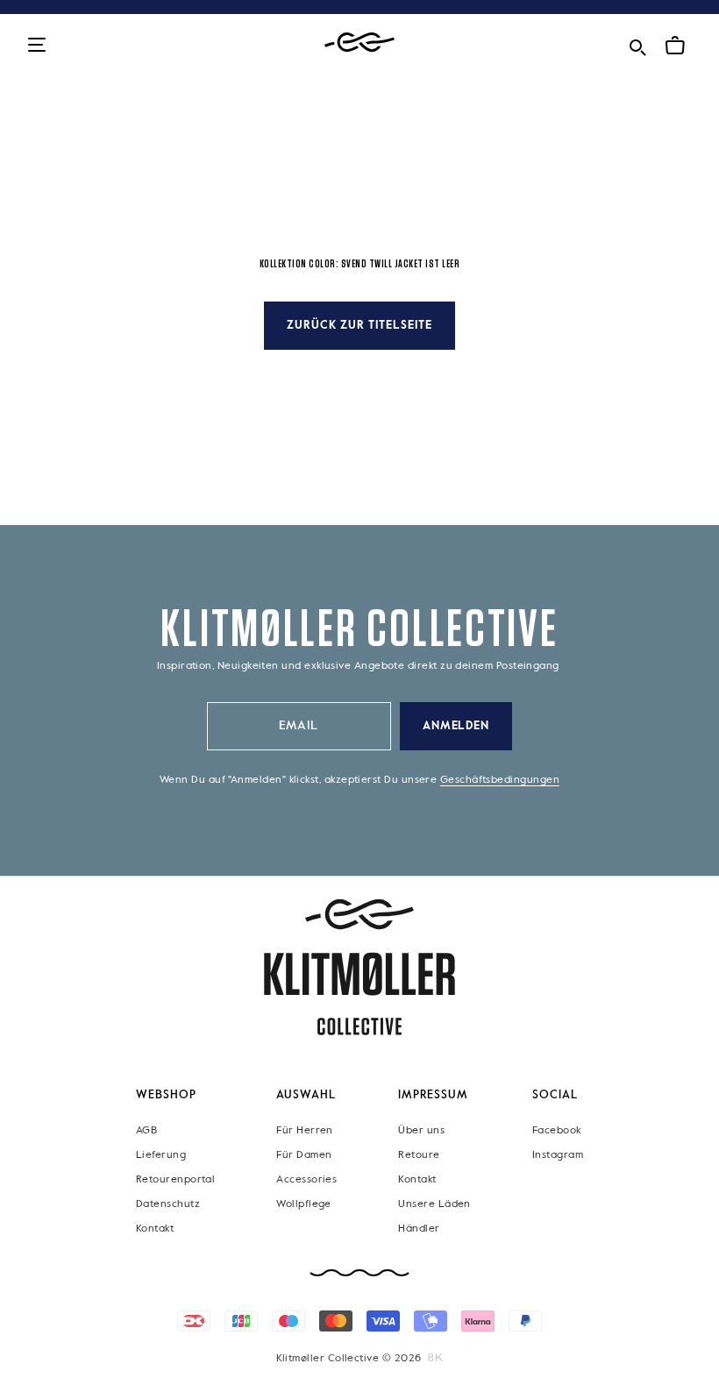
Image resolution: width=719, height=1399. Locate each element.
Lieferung (161, 1155)
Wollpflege (303, 1204)
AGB (146, 1131)
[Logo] (359, 42)
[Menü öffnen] (36, 46)
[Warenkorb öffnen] (675, 45)
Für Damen (303, 1155)
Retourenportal (175, 1180)
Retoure (418, 1155)
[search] (637, 44)
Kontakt (155, 1229)
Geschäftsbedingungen (499, 780)
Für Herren (304, 1131)
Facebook (556, 1131)
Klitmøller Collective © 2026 (349, 1358)
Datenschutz (168, 1204)
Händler (418, 1229)
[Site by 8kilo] (435, 1358)
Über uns (421, 1131)
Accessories (306, 1180)
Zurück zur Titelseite (359, 325)
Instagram (557, 1155)
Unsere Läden (434, 1204)
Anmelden (456, 726)
